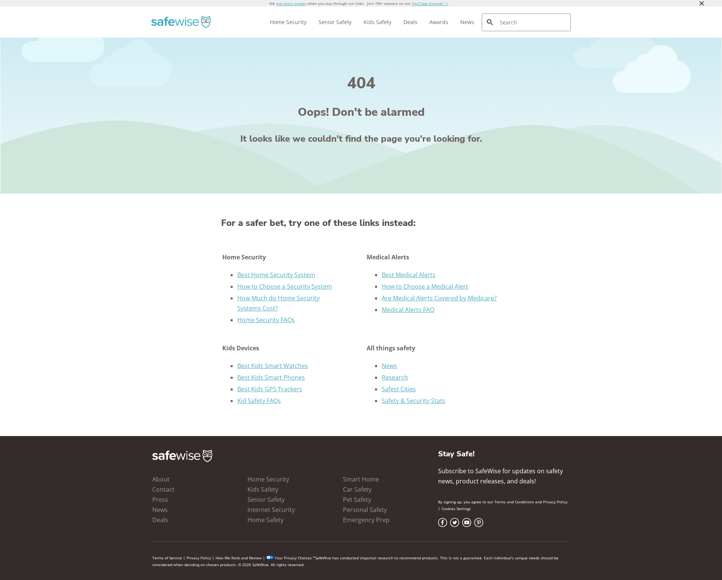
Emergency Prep (366, 520)
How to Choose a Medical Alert (425, 286)
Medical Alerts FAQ (408, 310)
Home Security (288, 22)
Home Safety (265, 520)
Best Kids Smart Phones (271, 377)
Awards (438, 22)
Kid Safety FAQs (259, 401)
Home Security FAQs (266, 320)
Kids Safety (377, 22)
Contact (163, 489)
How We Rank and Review (238, 557)
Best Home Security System (276, 275)
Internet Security (271, 510)
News (467, 22)
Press (160, 499)
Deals (410, 22)
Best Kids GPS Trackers (269, 389)
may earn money (291, 3)
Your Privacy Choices (293, 557)
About (161, 479)
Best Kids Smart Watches (272, 366)
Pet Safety (357, 499)
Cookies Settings (456, 508)
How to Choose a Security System (284, 286)
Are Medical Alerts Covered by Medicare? (439, 298)
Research (395, 377)
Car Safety (357, 489)
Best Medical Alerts (408, 275)
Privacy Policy (555, 501)
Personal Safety (365, 510)
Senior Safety (335, 22)
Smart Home (361, 479)
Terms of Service (167, 557)
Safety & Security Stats (413, 401)
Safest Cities (399, 389)
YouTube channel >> (430, 3)
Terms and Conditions (514, 501)
